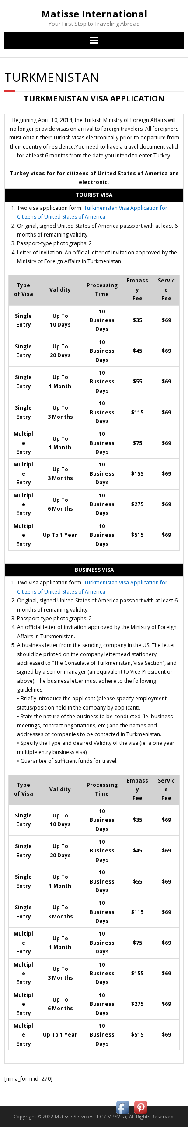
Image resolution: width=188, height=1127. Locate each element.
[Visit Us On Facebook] (123, 1114)
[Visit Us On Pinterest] (141, 1114)
